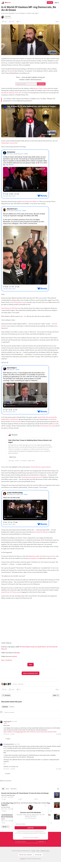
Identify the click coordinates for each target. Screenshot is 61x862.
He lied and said (16, 422)
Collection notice (44, 850)
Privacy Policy (42, 833)
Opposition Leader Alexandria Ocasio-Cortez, (42, 556)
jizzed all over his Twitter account (11, 592)
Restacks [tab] (11, 706)
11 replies (7, 738)
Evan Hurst (8, 16)
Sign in (57, 2)
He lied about (52, 419)
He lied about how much (48, 426)
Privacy (33, 850)
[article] (30, 796)
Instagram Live (34, 558)
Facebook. (14, 656)
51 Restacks (20, 684)
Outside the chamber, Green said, (11, 93)
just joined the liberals (40, 532)
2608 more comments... (6, 780)
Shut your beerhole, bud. (8, 795)
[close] (45, 805)
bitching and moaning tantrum (31, 477)
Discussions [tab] (13, 788)
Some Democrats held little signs (11, 308)
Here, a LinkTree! (6, 660)
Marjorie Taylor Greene (40, 88)
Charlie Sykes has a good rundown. (40, 467)
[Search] (58, 788)
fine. (25, 316)
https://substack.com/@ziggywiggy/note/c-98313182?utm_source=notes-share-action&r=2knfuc (30, 732)
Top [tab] (3, 788)
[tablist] (8, 706)
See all (4, 826)
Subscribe (49, 2)
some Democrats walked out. (30, 201)
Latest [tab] (7, 788)
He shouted (11, 71)
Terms (37, 850)
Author (5, 723)
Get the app (38, 854)
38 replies (7, 773)
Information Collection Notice (30, 833)
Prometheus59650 (8, 744)
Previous (7, 695)
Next (54, 695)
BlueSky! (17, 653)
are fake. (56, 424)
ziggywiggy (6, 721)
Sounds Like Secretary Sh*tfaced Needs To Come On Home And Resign (25, 793)
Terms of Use (38, 831)
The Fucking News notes (18, 302)
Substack (22, 858)
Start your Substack (26, 854)
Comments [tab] (5, 706)
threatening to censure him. (9, 143)
